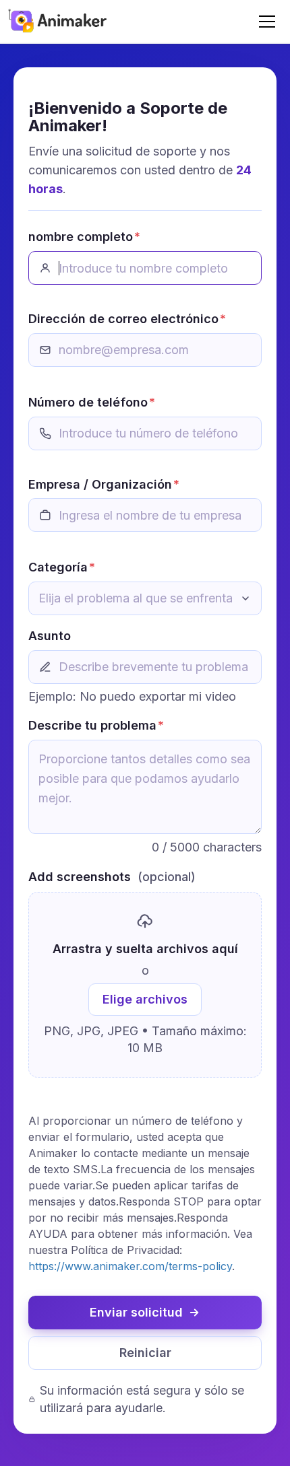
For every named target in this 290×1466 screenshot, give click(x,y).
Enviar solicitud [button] (136, 1312)
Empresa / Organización (103, 484)
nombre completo (84, 237)
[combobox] (145, 598)
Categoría (61, 567)
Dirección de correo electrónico (127, 319)
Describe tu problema (96, 725)
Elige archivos (145, 999)
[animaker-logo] (59, 19)
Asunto (49, 636)
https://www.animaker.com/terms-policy (130, 1266)
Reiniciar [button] (145, 1353)
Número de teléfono (91, 402)
